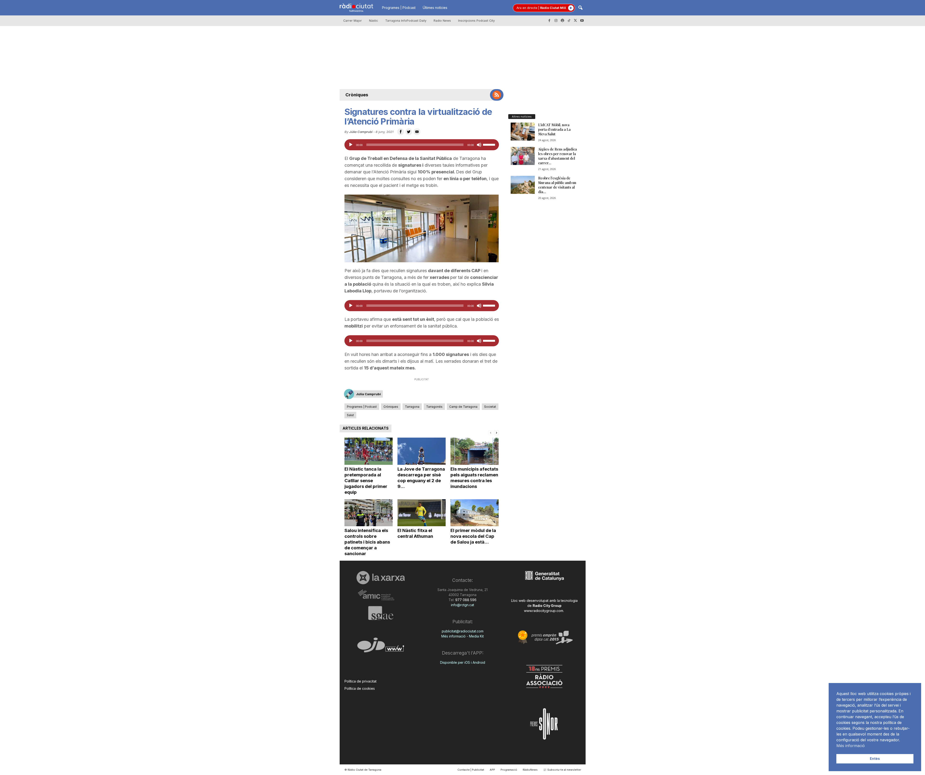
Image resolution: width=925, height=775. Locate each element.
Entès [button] (875, 758)
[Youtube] (582, 20)
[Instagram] (556, 20)
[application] (421, 144)
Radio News (442, 20)
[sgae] (380, 613)
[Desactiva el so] (479, 144)
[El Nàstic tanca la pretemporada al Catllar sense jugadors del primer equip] (368, 451)
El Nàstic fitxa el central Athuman (415, 533)
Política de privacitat (360, 681)
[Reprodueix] (350, 144)
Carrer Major (352, 20)
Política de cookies (359, 688)
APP (492, 769)
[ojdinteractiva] (380, 647)
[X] (575, 20)
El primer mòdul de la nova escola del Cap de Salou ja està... (473, 536)
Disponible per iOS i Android (462, 662)
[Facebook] (549, 20)
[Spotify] (562, 20)
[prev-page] (490, 432)
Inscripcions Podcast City (476, 20)
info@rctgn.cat (462, 605)
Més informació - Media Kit (462, 636)
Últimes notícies (435, 8)
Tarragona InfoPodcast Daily (405, 20)
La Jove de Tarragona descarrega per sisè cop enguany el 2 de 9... (421, 477)
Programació (509, 769)
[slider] (489, 144)
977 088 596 (465, 600)
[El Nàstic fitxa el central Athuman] (421, 512)
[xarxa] (380, 577)
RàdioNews (530, 769)
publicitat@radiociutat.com (462, 631)
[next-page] (496, 432)
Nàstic (373, 20)
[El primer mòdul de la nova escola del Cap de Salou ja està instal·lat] (474, 512)
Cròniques (356, 95)
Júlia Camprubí (360, 132)
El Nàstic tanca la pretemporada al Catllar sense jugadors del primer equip (365, 480)
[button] (580, 8)
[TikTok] (569, 20)
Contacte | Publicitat (470, 769)
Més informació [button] (850, 745)
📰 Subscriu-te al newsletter (562, 769)
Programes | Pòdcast (399, 8)
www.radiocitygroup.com (543, 611)
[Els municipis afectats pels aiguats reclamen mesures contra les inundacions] (474, 451)
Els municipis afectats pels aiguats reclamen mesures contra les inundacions (474, 477)
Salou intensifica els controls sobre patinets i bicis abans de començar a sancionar (367, 542)
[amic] (380, 595)
